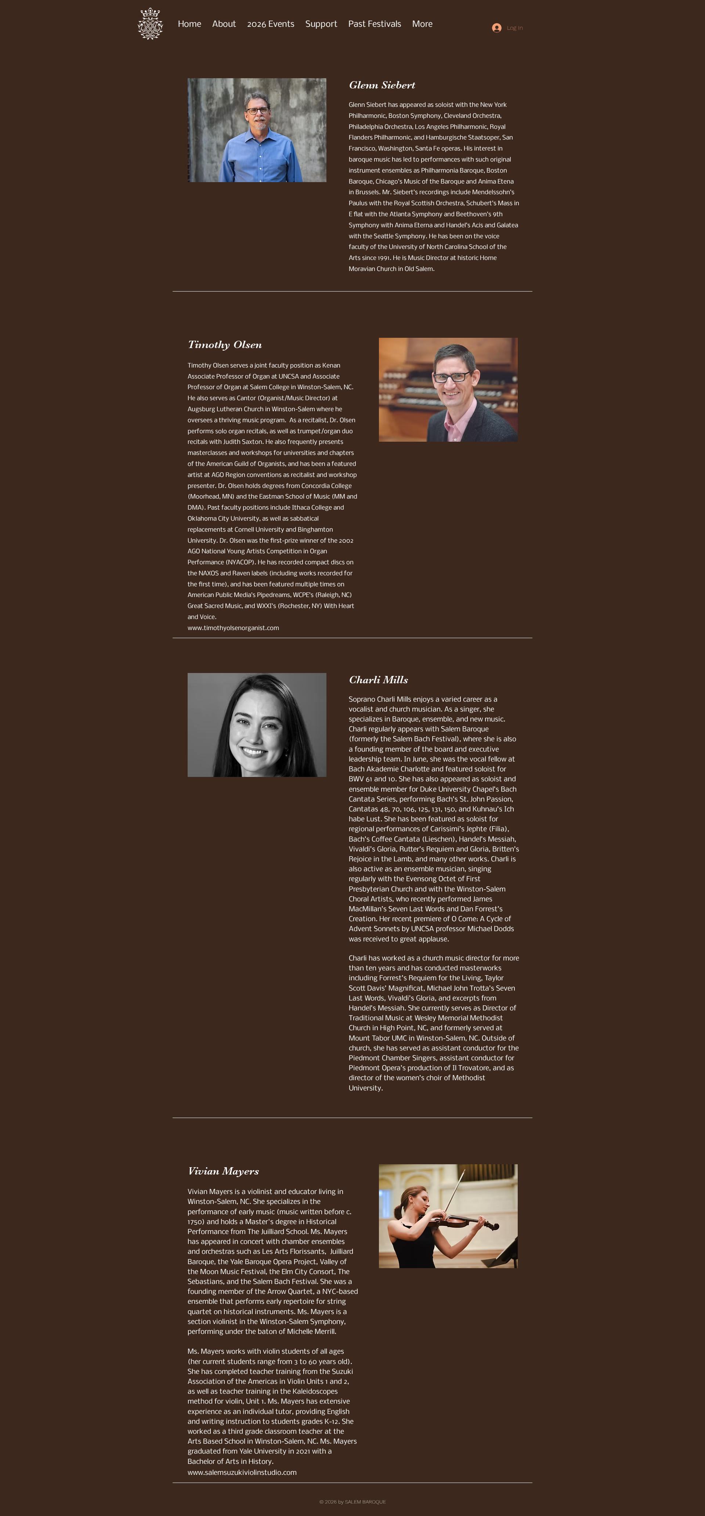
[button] (375, 24)
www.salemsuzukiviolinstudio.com (242, 1473)
